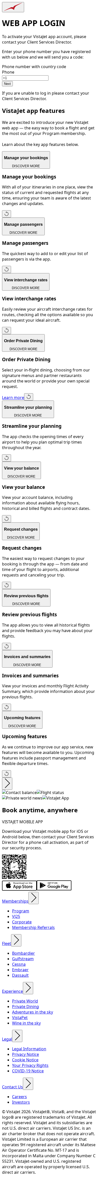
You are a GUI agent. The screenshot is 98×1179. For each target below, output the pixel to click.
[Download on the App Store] (19, 889)
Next (7, 84)
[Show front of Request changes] (6, 585)
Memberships (15, 901)
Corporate (22, 922)
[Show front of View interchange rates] (6, 330)
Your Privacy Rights (30, 1065)
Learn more (13, 397)
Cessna (19, 964)
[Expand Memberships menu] (33, 898)
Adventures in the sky (32, 1012)
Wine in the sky (26, 1023)
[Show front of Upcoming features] (6, 773)
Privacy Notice (25, 1054)
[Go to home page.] (13, 7)
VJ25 (16, 916)
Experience (12, 991)
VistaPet (20, 1017)
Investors (21, 1102)
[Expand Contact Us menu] (28, 1084)
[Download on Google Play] (54, 889)
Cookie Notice (25, 1060)
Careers (19, 1096)
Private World (25, 1001)
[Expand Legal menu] (17, 1036)
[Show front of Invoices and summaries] (6, 707)
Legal (7, 1039)
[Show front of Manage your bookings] (6, 214)
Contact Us (12, 1087)
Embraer (20, 969)
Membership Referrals (33, 927)
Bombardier (23, 953)
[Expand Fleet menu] (16, 940)
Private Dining (25, 1006)
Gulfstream (23, 958)
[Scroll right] (7, 783)
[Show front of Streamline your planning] (6, 458)
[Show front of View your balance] (6, 518)
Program (20, 911)
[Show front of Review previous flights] (6, 646)
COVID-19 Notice (28, 1071)
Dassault (20, 975)
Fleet (6, 943)
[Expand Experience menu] (28, 988)
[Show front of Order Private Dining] (28, 397)
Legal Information (29, 1049)
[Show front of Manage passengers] (6, 269)
